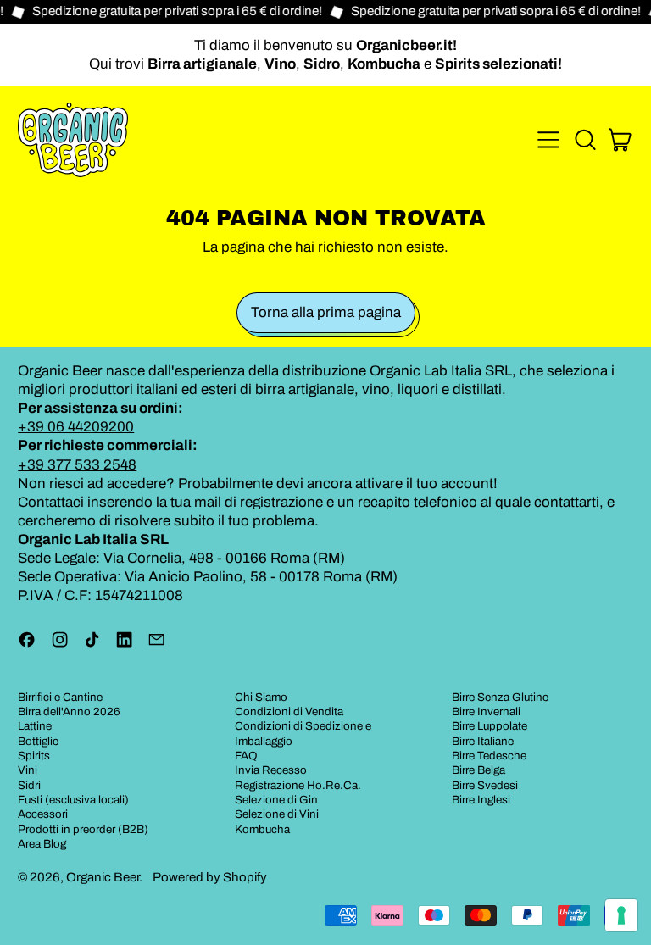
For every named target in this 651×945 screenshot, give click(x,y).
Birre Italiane (483, 741)
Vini (27, 770)
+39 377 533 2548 (77, 465)
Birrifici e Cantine (60, 697)
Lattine (35, 726)
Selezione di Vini (277, 814)
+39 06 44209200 (76, 427)
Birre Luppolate (489, 726)
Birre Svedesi (485, 785)
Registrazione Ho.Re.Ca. (298, 785)
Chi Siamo (261, 697)
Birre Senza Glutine (500, 697)
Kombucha (262, 829)
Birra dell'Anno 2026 (69, 711)
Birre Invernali (486, 711)
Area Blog (42, 843)
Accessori (43, 814)
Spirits (34, 755)
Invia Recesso (271, 770)
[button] (585, 140)
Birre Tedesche (489, 755)
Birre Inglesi (481, 799)
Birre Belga (478, 770)
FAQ (246, 755)
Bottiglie (38, 741)
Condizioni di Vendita (289, 711)
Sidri (29, 785)
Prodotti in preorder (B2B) (83, 829)
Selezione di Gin (276, 799)
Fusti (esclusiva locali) (73, 799)
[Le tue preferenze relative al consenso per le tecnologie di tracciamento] (621, 915)
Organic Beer (102, 877)
